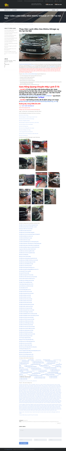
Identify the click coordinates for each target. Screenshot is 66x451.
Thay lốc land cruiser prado (23, 401)
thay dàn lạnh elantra (34, 398)
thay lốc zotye (27, 406)
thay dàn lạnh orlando (50, 405)
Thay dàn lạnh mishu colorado (55, 402)
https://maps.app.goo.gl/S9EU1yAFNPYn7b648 (35, 96)
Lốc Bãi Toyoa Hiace (22, 359)
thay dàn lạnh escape (45, 406)
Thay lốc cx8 (43, 408)
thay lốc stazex (51, 400)
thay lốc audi (46, 411)
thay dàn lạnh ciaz (25, 408)
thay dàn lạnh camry (48, 389)
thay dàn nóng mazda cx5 (40, 393)
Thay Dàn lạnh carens (28, 411)
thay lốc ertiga (36, 407)
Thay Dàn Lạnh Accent (50, 384)
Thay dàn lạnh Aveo (24, 405)
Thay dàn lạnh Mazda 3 (48, 394)
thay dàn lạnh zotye (33, 406)
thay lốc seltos (52, 399)
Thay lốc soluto (25, 399)
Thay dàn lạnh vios (45, 386)
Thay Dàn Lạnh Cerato (23, 385)
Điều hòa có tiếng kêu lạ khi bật (24, 120)
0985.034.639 (58, 4)
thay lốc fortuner (38, 400)
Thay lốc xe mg (57, 405)
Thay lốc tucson (32, 396)
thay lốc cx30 (54, 408)
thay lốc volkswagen (52, 411)
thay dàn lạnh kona (47, 398)
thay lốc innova (41, 401)
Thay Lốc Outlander (32, 384)
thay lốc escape (39, 406)
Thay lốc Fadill (48, 404)
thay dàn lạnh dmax (30, 407)
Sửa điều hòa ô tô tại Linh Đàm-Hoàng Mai (26, 232)
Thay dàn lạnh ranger (45, 390)
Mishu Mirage (33, 65)
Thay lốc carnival (24, 400)
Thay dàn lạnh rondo (52, 396)
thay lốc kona (41, 398)
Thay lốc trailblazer (22, 404)
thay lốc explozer (52, 406)
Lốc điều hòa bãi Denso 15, (29, 365)
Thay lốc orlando (44, 405)
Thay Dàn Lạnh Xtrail (33, 386)
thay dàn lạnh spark (42, 404)
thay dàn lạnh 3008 (29, 410)
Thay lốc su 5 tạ (25, 390)
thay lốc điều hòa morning (28, 387)
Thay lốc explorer (58, 392)
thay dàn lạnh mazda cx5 (23, 395)
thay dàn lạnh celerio (55, 407)
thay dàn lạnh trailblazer (30, 404)
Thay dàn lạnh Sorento (52, 385)
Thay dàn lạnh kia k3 (26, 396)
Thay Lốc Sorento (45, 385)
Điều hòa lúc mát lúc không (23, 115)
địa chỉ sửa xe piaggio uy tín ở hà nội (10, 51)
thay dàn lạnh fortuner (44, 400)
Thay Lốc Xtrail (27, 386)
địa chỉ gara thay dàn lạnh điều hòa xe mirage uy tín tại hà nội (30, 421)
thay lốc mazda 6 (26, 394)
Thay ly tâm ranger (31, 395)
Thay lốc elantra (28, 398)
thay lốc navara (41, 392)
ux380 (34, 380)
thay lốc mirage (48, 395)
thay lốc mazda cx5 (33, 394)
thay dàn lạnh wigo (42, 395)
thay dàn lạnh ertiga (42, 407)
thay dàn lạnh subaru (53, 410)
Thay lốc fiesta (23, 392)
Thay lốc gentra (30, 405)
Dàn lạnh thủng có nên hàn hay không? (26, 124)
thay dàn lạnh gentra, (37, 405)
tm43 (31, 380)
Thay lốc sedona (39, 391)
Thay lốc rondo (45, 396)
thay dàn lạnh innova (48, 401)
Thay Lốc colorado (47, 402)
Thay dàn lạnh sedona (46, 391)
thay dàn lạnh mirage (55, 395)
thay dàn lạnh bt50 (22, 398)
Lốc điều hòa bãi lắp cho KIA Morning (47, 374)
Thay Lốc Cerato (57, 384)
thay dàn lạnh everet (32, 391)
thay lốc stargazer (53, 398)
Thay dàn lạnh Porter (52, 387)
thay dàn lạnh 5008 (40, 410)
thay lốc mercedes (40, 411)
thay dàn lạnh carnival (31, 400)
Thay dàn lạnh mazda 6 (57, 394)
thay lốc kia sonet (38, 399)
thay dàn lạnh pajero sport (38, 402)
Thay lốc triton (46, 392)
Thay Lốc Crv (38, 384)
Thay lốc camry (42, 389)
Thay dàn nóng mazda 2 (23, 393)
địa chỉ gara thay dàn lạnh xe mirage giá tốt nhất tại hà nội (50, 421)
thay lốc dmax (24, 407)
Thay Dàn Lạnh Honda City (23, 384)
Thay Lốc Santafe (30, 385)
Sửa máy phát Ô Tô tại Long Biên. (25, 271)
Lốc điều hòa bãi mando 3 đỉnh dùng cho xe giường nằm (29, 245)
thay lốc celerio (48, 407)
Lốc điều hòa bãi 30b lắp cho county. (25, 237)
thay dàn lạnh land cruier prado (33, 401)
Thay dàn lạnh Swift (38, 390)
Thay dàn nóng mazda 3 (32, 393)
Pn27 (36, 380)
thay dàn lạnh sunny (35, 392)
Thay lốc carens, (21, 411)
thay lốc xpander (52, 392)
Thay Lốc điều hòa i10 (52, 386)
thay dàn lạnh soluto (31, 399)
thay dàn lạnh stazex (57, 400)
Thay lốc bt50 (58, 396)
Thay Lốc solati (54, 389)
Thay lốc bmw (34, 411)
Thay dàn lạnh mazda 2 (40, 394)
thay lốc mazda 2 (56, 393)
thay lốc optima (30, 408)
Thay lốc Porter (46, 387)
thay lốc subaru (46, 410)
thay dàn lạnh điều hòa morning (38, 387)
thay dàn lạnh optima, (37, 408)
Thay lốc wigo (36, 395)
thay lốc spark (36, 404)
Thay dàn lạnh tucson (39, 396)
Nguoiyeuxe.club (9, 449)
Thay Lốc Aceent (43, 384)
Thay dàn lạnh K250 (24, 389)
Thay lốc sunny (29, 392)
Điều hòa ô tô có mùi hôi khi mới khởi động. (26, 118)
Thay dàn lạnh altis (36, 389)
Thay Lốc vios (39, 386)
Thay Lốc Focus (52, 391)
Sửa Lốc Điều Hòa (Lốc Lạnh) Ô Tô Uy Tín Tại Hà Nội (29, 414)
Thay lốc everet (26, 391)
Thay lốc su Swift (31, 390)
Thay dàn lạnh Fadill (54, 404)
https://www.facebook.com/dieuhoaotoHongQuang (31, 109)
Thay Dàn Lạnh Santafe (37, 385)
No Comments (58, 60)
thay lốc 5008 (35, 410)
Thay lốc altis (30, 389)
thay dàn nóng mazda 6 (49, 393)
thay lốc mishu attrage (55, 401)
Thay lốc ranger (51, 390)
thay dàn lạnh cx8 (49, 408)
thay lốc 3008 (23, 410)
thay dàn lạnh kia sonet (45, 399)
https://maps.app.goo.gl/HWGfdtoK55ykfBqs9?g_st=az (38, 101)
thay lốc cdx (57, 390)
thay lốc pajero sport (30, 402)
